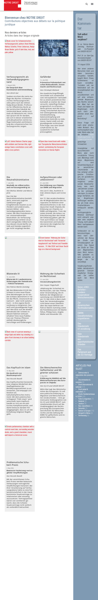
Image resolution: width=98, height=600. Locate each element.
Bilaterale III (13, 273)
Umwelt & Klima (84, 413)
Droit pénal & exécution (82, 390)
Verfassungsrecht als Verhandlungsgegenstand (18, 79)
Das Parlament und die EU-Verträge (85, 352)
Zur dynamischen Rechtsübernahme (86, 305)
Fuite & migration (84, 399)
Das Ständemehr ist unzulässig (84, 326)
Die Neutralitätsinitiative (18, 178)
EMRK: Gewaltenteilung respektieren (85, 316)
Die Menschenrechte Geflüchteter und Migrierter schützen (51, 370)
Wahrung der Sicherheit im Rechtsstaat (52, 275)
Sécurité (81, 408)
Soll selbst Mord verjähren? (82, 37)
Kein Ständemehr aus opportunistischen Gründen (86, 339)
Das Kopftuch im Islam (18, 367)
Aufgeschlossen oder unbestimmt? (51, 178)
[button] (92, 4)
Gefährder (45, 76)
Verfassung (82, 415)
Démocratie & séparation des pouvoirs (84, 374)
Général (81, 401)
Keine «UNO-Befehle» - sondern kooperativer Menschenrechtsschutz (86, 292)
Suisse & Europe (84, 411)
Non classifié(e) (84, 406)
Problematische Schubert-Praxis (18, 463)
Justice (81, 403)
